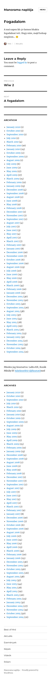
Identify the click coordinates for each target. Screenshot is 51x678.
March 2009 (13, 178)
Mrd (9, 44)
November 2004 (15, 344)
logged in (22, 62)
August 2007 (13, 223)
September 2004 (15, 351)
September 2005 (15, 307)
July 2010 (11, 138)
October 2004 (14, 348)
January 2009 (13, 186)
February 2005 (14, 333)
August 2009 (13, 160)
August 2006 (13, 267)
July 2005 (11, 315)
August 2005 (13, 311)
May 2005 (12, 322)
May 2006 (12, 278)
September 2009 (15, 156)
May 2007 (12, 234)
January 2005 (13, 337)
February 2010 (14, 145)
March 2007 (13, 241)
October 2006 (14, 259)
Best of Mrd (10, 629)
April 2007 (12, 237)
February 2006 (14, 289)
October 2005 (14, 304)
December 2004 (15, 340)
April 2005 (12, 326)
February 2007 (14, 245)
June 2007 (12, 230)
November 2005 (15, 300)
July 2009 (11, 164)
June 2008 (12, 200)
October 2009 (14, 153)
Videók (7, 655)
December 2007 (15, 211)
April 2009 (12, 175)
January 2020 (13, 127)
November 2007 (15, 215)
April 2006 (12, 281)
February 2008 (14, 208)
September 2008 (15, 193)
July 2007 (11, 226)
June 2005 (12, 318)
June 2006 (12, 274)
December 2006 (15, 252)
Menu (43, 10)
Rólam (7, 662)
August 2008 (13, 197)
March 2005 (13, 329)
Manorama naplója (18, 10)
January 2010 (13, 149)
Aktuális (19, 44)
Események (10, 642)
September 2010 (15, 134)
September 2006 (15, 263)
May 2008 (12, 204)
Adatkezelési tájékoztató (28, 370)
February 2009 (14, 182)
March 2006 (13, 285)
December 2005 (15, 296)
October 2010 (13, 130)
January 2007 (13, 248)
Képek (7, 649)
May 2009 (12, 171)
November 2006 (15, 256)
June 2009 (12, 167)
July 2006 (11, 270)
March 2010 (13, 141)
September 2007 (15, 219)
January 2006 (13, 293)
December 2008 (15, 189)
